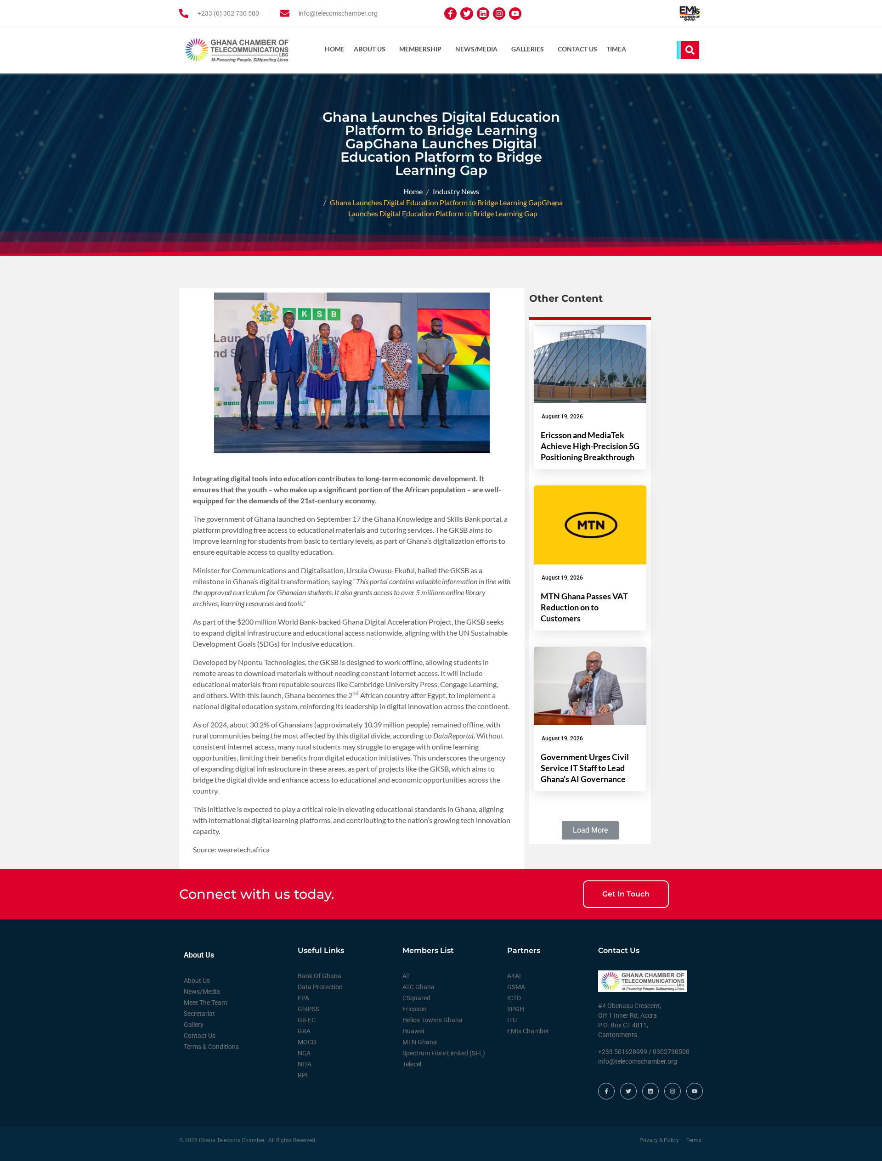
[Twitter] (466, 13)
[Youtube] (515, 13)
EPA (303, 998)
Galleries (527, 49)
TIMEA (616, 49)
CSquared (416, 998)
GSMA (516, 987)
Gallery (194, 1024)
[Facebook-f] (450, 13)
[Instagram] (499, 13)
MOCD (307, 1042)
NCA (304, 1053)
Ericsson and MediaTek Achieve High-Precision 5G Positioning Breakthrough (590, 446)
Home (335, 49)
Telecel (411, 1064)
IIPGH (515, 1009)
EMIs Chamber (528, 1031)
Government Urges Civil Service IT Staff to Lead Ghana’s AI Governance (585, 768)
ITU (512, 1020)
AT (406, 976)
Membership (420, 49)
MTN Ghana (419, 1042)
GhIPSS (308, 1009)
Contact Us (577, 49)
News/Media (476, 49)
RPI (303, 1075)
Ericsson (414, 1009)
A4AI (514, 976)
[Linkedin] (483, 13)
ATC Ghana (418, 987)
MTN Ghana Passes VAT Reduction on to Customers (584, 607)
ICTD (514, 998)
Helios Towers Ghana (432, 1020)
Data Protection (320, 987)
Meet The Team (205, 1002)
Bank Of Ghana (319, 976)
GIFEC (307, 1020)
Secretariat (199, 1013)
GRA (304, 1031)
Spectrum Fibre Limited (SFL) (443, 1053)
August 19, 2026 (562, 416)
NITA (304, 1064)
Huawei (413, 1031)
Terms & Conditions (211, 1046)
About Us (369, 49)
